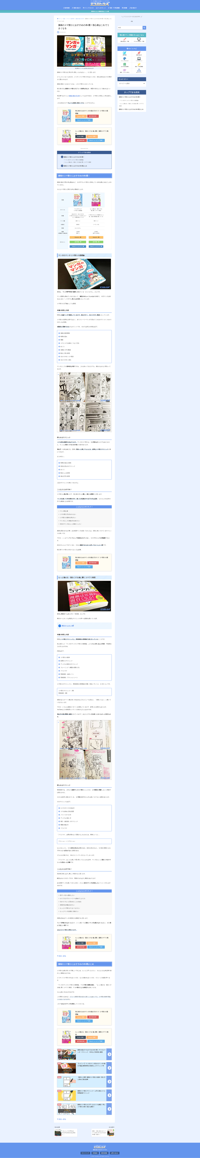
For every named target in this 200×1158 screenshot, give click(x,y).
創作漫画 (67, 8)
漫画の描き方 (77, 8)
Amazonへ (77, 237)
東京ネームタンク (67, 625)
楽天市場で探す (93, 116)
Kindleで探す (80, 136)
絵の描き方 (134, 8)
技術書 (125, 8)
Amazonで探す (81, 116)
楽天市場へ (77, 241)
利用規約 (95, 1153)
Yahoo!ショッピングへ (77, 246)
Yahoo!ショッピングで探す (84, 120)
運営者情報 (104, 1153)
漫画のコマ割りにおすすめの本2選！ (74, 157)
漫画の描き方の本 (74, 96)
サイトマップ (85, 1153)
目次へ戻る (62, 956)
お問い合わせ (114, 1153)
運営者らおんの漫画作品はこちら (99, 11)
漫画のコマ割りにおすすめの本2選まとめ (75, 166)
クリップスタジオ (89, 8)
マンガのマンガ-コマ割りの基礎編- (74, 159)
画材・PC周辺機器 (115, 8)
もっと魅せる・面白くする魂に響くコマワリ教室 (78, 162)
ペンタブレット (102, 8)
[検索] (144, 27)
